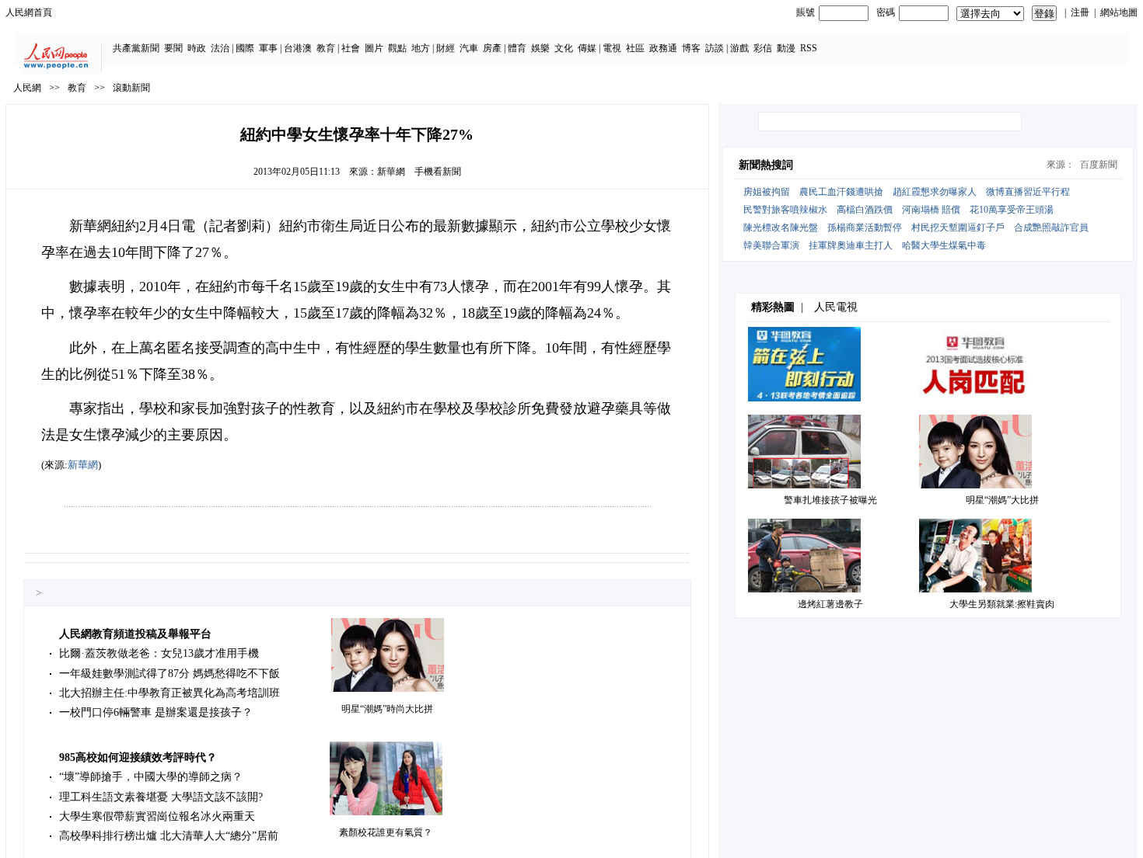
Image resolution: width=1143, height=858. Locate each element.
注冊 (1080, 12)
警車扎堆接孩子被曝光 (830, 500)
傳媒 (587, 48)
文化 (563, 48)
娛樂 (540, 48)
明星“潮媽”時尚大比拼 (387, 708)
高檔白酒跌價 (865, 209)
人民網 (27, 87)
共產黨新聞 (136, 48)
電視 (612, 48)
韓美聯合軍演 (771, 245)
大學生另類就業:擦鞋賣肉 (1001, 604)
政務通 (663, 48)
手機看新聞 (437, 171)
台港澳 (298, 48)
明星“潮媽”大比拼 (1002, 500)
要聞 (173, 48)
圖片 (374, 48)
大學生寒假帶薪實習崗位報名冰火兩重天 (157, 816)
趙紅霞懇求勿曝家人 (935, 191)
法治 (220, 48)
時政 (196, 48)
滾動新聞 (131, 87)
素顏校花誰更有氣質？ (385, 832)
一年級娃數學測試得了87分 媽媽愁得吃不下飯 (169, 673)
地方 (420, 48)
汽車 (469, 48)
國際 (245, 48)
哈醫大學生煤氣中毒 (944, 245)
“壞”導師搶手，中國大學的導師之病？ (151, 777)
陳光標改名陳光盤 (780, 227)
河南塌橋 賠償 (931, 209)
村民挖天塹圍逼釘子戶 (958, 227)
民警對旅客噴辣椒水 (785, 209)
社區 (635, 48)
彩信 (762, 48)
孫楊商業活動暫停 (864, 227)
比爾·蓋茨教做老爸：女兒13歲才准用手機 (159, 653)
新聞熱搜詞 (766, 165)
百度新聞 (1098, 164)
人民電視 (836, 307)
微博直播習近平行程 (1028, 191)
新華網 (391, 171)
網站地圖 (1119, 12)
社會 (350, 48)
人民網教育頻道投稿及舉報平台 (135, 634)
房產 (492, 48)
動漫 (786, 48)
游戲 (739, 48)
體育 (517, 48)
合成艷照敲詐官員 (1051, 227)
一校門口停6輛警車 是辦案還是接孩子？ (156, 712)
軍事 (268, 48)
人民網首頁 (28, 12)
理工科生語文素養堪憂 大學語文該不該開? (161, 797)
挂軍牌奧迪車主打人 (851, 245)
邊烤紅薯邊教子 (830, 604)
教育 (325, 48)
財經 (445, 48)
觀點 (397, 48)
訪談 (714, 48)
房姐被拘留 (766, 191)
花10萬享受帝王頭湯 (1012, 209)
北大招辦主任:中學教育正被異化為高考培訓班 (169, 693)
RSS (808, 48)
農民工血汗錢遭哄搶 (841, 191)
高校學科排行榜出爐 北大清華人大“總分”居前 (168, 836)
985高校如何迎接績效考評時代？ (138, 757)
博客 (691, 48)
